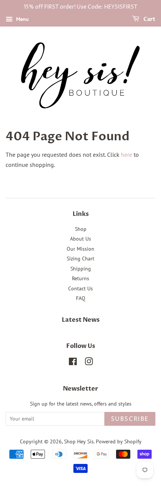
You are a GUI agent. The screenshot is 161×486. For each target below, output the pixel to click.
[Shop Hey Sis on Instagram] (89, 363)
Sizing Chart (80, 258)
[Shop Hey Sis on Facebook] (73, 363)
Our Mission (80, 248)
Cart (148, 19)
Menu (22, 19)
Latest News (81, 320)
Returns (80, 278)
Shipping (80, 268)
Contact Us (80, 288)
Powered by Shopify (119, 441)
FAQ (80, 298)
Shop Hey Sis (79, 441)
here (126, 154)
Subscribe (130, 419)
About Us (80, 238)
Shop (80, 229)
